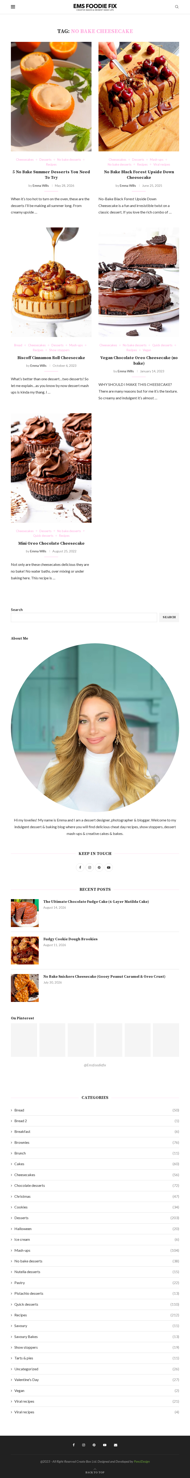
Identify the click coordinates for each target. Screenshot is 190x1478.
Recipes (96, 1315)
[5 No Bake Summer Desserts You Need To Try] (51, 96)
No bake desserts (96, 1261)
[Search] (176, 7)
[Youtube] (104, 1445)
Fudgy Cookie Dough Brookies (70, 939)
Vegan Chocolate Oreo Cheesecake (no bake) (139, 360)
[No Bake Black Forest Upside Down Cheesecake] (138, 96)
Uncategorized (96, 1369)
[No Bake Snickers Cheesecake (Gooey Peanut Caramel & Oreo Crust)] (25, 988)
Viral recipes (96, 1401)
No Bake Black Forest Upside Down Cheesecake (139, 174)
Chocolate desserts (96, 1185)
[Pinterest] (94, 1445)
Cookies (96, 1207)
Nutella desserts (96, 1271)
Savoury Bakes (96, 1336)
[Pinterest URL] (24, 1040)
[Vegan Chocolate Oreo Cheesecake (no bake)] (138, 282)
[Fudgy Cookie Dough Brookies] (25, 950)
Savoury (96, 1325)
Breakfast (96, 1131)
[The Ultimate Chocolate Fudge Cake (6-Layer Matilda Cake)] (25, 913)
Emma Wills (41, 185)
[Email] (115, 1445)
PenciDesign (142, 1461)
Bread (96, 1110)
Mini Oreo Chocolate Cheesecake (51, 543)
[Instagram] (83, 1445)
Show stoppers (96, 1347)
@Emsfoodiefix (95, 1065)
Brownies (96, 1142)
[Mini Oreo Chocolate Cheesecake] (51, 468)
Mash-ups (96, 1250)
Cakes (96, 1163)
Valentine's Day (96, 1379)
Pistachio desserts (96, 1293)
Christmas (96, 1196)
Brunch (96, 1153)
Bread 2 (96, 1120)
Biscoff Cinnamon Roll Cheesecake (51, 357)
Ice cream (96, 1239)
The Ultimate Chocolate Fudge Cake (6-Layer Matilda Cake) (96, 901)
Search (17, 609)
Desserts (96, 1217)
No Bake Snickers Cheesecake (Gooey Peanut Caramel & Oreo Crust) (104, 976)
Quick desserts (96, 1304)
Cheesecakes (96, 1174)
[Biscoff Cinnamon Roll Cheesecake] (51, 282)
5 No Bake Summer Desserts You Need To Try (51, 174)
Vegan (96, 1390)
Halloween (96, 1228)
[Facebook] (74, 1445)
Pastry (96, 1282)
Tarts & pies (96, 1358)
